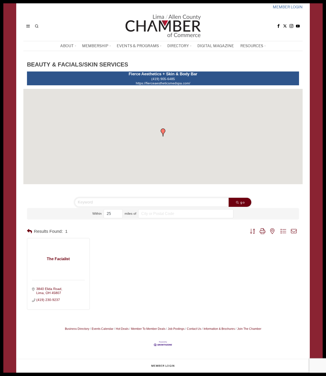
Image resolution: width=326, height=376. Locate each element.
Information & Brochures (219, 328)
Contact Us (194, 328)
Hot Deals (122, 328)
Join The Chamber (249, 328)
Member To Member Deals (148, 328)
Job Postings (176, 328)
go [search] (242, 202)
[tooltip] (278, 26)
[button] (163, 132)
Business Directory (77, 328)
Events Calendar (102, 328)
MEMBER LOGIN (288, 7)
